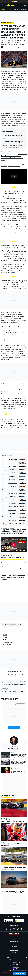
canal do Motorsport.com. (9, 564)
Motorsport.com (9, 557)
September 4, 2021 (20, 202)
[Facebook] (5, 674)
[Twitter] (8, 674)
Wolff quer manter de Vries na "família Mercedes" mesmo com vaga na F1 (12, 146)
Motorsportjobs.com (14, 941)
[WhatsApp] (12, 674)
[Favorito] (21, 47)
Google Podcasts (8, 642)
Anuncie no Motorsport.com (14, 954)
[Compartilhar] (18, 47)
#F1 (21, 199)
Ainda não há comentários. (14, 703)
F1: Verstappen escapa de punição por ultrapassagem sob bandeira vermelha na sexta (13, 137)
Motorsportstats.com (14, 946)
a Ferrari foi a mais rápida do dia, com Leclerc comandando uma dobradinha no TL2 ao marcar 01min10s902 (13, 123)
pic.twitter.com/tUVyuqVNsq (14, 286)
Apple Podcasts (7, 640)
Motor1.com (14, 939)
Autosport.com (14, 943)
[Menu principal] (2, 5)
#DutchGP (13, 199)
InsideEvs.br (14, 937)
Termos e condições (9, 968)
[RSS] (21, 928)
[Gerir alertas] (22, 674)
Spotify (5, 635)
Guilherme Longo (8, 46)
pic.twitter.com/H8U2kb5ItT (14, 200)
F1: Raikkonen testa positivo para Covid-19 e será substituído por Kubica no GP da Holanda (14, 142)
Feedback (14, 952)
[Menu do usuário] (25, 5)
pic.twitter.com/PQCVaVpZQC (14, 258)
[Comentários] (25, 47)
